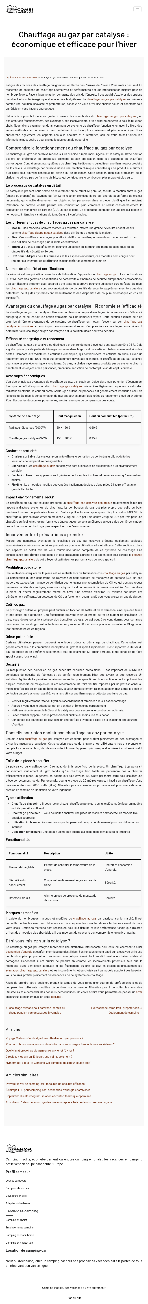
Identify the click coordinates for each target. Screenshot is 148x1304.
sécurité (56, 997)
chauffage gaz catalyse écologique (90, 503)
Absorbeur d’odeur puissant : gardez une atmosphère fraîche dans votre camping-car (59, 1102)
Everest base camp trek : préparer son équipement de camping (115, 1010)
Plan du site (74, 1298)
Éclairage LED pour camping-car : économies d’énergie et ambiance (48, 1090)
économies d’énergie (19, 951)
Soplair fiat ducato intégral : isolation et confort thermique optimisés (48, 1096)
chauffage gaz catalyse (26, 288)
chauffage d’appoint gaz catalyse (43, 232)
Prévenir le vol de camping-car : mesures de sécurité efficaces (45, 1084)
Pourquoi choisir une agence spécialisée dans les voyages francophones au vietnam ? (60, 1044)
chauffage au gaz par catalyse (107, 99)
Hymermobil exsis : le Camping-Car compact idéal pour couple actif (48, 1063)
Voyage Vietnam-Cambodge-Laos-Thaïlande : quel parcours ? (44, 1038)
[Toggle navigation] (137, 9)
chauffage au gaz (107, 274)
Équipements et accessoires (23, 77)
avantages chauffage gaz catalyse (28, 970)
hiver (139, 992)
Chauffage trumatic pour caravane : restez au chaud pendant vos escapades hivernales (37, 1010)
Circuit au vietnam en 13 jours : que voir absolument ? (39, 1056)
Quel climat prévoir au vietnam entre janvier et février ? (40, 1050)
